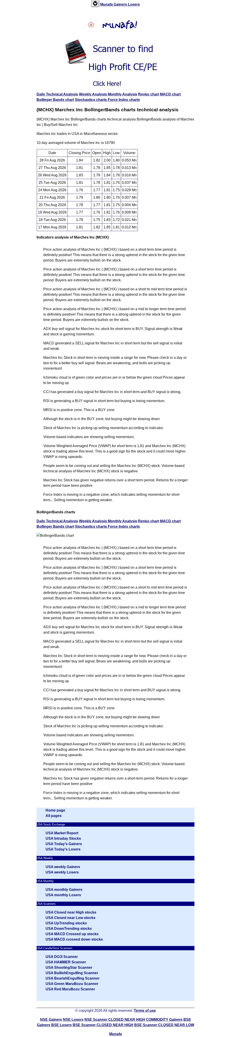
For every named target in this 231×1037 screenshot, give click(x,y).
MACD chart (170, 94)
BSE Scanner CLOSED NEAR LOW (164, 1025)
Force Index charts (124, 100)
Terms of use (145, 1010)
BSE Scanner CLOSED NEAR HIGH (103, 1025)
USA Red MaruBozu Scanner (70, 989)
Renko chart (148, 94)
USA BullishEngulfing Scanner (72, 973)
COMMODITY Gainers (164, 1019)
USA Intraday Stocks (63, 838)
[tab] (95, 3)
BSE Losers (61, 1025)
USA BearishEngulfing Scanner (72, 978)
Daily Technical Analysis (57, 94)
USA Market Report (62, 833)
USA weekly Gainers (63, 867)
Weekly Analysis (93, 94)
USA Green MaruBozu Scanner (72, 984)
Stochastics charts (91, 100)
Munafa (107, 4)
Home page (55, 810)
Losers (134, 4)
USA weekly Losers (62, 872)
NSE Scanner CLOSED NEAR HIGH (114, 1019)
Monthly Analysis (122, 94)
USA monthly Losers (63, 895)
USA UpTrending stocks (66, 923)
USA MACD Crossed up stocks (72, 934)
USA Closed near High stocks (71, 912)
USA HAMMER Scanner (66, 962)
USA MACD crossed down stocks (74, 939)
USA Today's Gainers (64, 844)
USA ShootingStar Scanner (69, 967)
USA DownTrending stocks (69, 928)
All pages (54, 816)
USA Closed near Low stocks (70, 918)
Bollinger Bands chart (55, 100)
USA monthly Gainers (64, 889)
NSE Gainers (51, 1019)
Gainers (121, 4)
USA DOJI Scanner (62, 957)
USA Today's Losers (63, 849)
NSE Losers (73, 1019)
